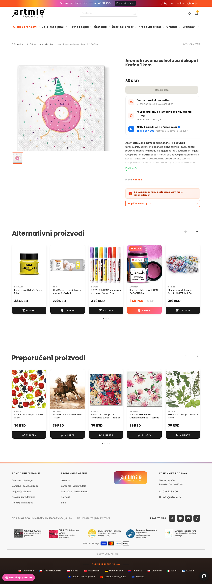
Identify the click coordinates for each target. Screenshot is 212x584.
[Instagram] (180, 518)
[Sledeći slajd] (42, 264)
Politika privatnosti (22, 502)
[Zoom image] (63, 110)
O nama (65, 480)
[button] (103, 318)
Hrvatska (135, 571)
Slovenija (154, 571)
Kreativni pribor (150, 27)
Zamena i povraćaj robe (25, 485)
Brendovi (189, 27)
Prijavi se (168, 3)
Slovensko (26, 571)
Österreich (92, 571)
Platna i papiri (79, 27)
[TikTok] (196, 518)
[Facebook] (172, 518)
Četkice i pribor (123, 27)
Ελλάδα (188, 571)
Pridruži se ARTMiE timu (74, 491)
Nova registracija (189, 3)
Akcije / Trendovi (25, 27)
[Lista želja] (189, 13)
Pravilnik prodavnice (23, 497)
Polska (72, 571)
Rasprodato (162, 89)
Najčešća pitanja (21, 491)
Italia (172, 571)
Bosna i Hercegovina (81, 577)
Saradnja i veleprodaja (73, 485)
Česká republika (50, 571)
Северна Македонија (113, 577)
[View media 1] (17, 158)
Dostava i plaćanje (22, 480)
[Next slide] (196, 231)
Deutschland (114, 571)
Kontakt (65, 497)
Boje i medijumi (53, 27)
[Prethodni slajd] (15, 264)
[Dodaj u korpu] (29, 310)
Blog (63, 502)
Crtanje (171, 27)
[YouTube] (188, 518)
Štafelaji (100, 27)
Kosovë (138, 577)
